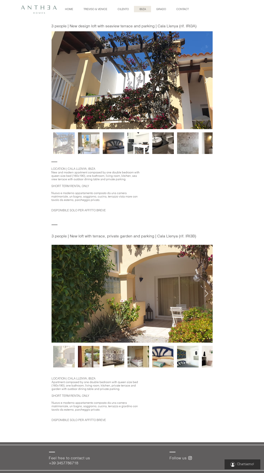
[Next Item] (206, 80)
